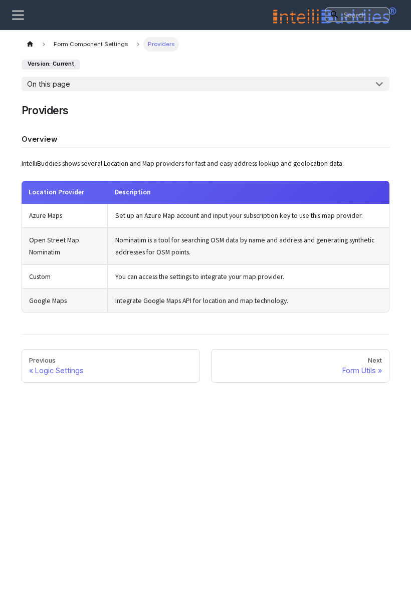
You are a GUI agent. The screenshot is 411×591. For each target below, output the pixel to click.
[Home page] (30, 44)
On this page (48, 84)
